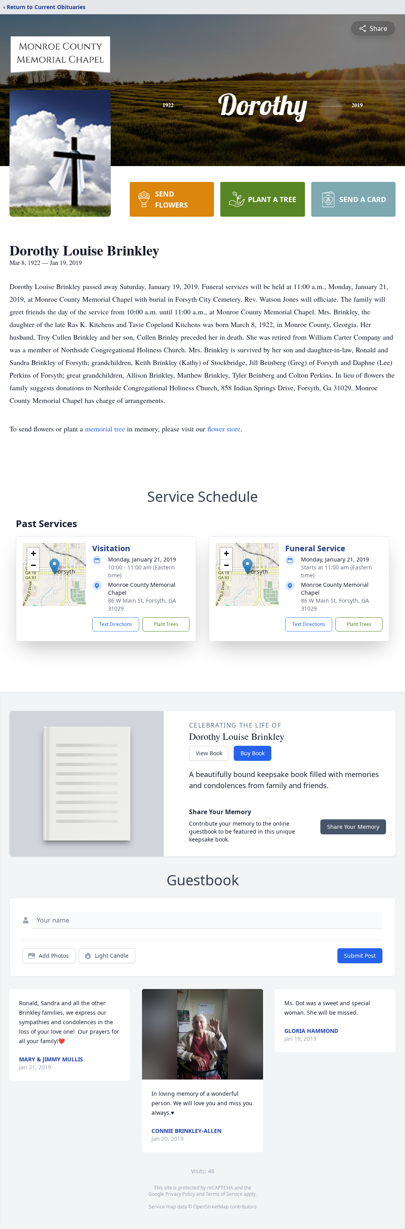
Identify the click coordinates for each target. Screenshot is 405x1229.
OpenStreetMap (211, 1206)
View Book (209, 753)
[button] (54, 566)
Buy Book (252, 753)
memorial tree (105, 428)
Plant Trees (166, 624)
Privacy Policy (180, 1194)
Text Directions (115, 624)
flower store (223, 428)
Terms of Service (224, 1194)
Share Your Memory (353, 826)
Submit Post (360, 955)
